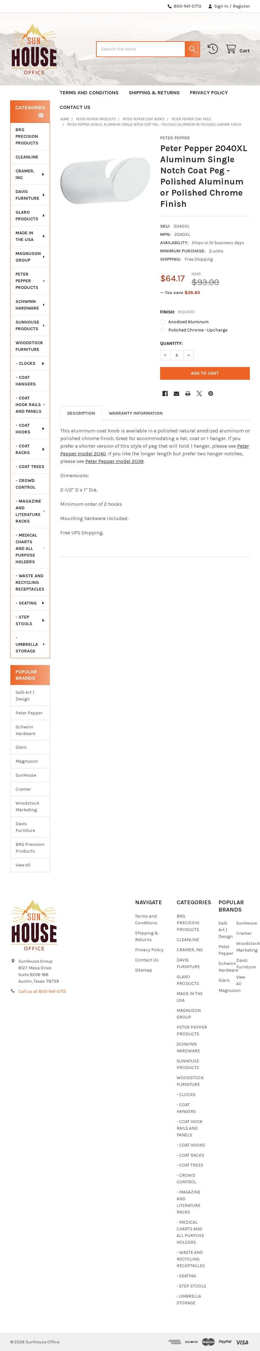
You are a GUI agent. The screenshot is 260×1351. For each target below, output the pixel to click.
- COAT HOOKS (23, 429)
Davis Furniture (25, 827)
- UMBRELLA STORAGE (27, 644)
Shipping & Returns (154, 93)
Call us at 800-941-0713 (42, 991)
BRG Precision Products (30, 848)
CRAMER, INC (25, 174)
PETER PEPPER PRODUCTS (27, 280)
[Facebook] (165, 393)
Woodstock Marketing (27, 806)
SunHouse (26, 775)
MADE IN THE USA (25, 236)
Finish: (177, 312)
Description (81, 413)
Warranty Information (136, 413)
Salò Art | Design (25, 696)
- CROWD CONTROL (26, 484)
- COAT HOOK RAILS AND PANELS (29, 404)
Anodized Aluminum (188, 321)
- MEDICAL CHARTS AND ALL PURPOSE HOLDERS (26, 548)
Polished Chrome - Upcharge (197, 330)
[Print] (188, 393)
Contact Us (75, 107)
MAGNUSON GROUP (28, 257)
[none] (105, 180)
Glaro (21, 747)
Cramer (23, 789)
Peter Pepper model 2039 (114, 461)
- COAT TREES (30, 466)
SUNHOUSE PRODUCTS (27, 325)
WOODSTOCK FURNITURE (29, 346)
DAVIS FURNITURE (27, 195)
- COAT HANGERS (26, 381)
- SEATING (26, 603)
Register (241, 6)
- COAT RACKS (23, 449)
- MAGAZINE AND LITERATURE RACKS (28, 511)
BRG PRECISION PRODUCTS (27, 136)
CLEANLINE (27, 157)
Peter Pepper (29, 713)
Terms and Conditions (89, 93)
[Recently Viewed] (214, 49)
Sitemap (143, 970)
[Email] (176, 393)
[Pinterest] (211, 393)
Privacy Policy (209, 93)
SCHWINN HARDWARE (27, 305)
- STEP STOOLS (24, 620)
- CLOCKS (26, 363)
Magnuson (27, 761)
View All (23, 865)
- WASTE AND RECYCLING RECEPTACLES (30, 582)
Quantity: (171, 343)
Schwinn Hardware (25, 730)
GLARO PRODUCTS (27, 216)
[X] (199, 393)
